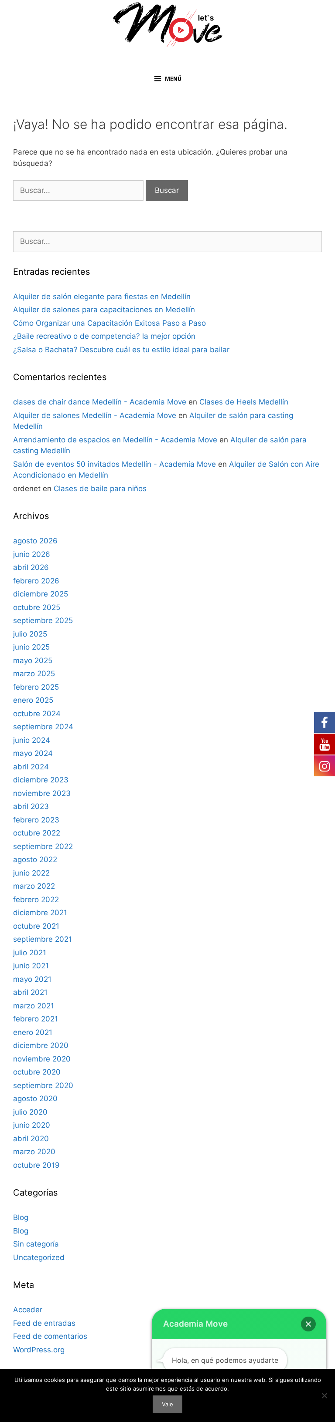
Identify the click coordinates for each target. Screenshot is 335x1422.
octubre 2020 (37, 1072)
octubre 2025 (36, 607)
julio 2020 (30, 1112)
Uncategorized (39, 1257)
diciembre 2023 (40, 779)
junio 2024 (31, 740)
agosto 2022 (35, 859)
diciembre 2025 (40, 594)
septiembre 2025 (43, 620)
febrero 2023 (36, 819)
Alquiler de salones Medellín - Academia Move (94, 415)
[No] (324, 1395)
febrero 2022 (36, 899)
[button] (308, 1324)
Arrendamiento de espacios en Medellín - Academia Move (115, 439)
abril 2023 (31, 806)
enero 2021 (32, 1032)
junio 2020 (31, 1125)
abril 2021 (30, 992)
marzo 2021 (33, 1005)
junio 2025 (31, 647)
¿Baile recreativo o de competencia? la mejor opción (104, 336)
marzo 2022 (34, 886)
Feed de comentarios (50, 1336)
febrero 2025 (36, 687)
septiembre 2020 (43, 1085)
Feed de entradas (44, 1323)
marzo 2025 (34, 673)
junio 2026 (31, 554)
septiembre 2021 (42, 939)
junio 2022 (31, 873)
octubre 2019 (36, 1165)
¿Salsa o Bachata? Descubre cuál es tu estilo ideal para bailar (121, 349)
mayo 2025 (32, 660)
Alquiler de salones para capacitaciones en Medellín (104, 309)
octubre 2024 (37, 713)
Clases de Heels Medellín (243, 402)
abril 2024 (31, 766)
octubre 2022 (36, 833)
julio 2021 (29, 952)
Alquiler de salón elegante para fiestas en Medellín (102, 296)
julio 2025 (30, 634)
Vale (167, 1404)
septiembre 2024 (43, 726)
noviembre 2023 (42, 793)
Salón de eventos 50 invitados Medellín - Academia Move (114, 464)
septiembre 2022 (43, 846)
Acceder (27, 1309)
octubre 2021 (36, 926)
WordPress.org (39, 1349)
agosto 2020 (35, 1098)
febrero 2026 (36, 580)
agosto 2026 (35, 540)
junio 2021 (31, 965)
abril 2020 (31, 1138)
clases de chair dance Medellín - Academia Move (99, 402)
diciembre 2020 (40, 1045)
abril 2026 (31, 567)
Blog (20, 1217)
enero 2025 (33, 700)
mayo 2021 (32, 979)
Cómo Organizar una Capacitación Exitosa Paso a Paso (109, 323)
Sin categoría (36, 1244)
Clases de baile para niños (100, 488)
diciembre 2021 (40, 912)
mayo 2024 (33, 753)
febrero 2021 (35, 1018)
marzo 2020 (34, 1151)
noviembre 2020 (42, 1059)
